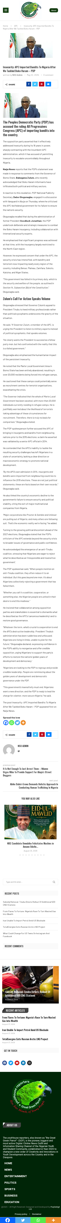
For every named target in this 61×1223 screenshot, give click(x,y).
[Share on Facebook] (28, 84)
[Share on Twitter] (35, 84)
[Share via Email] (48, 84)
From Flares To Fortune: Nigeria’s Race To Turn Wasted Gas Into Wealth (29, 1019)
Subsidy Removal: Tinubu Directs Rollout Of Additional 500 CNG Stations (27, 993)
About (53, 10)
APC (16, 26)
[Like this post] (22, 84)
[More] (23, 722)
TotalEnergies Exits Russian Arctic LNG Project (24, 927)
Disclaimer (36, 1214)
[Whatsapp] (11, 722)
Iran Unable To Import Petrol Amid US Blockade (24, 920)
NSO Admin (17, 75)
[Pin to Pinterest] (41, 84)
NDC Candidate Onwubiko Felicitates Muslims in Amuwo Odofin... (30, 845)
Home (5, 26)
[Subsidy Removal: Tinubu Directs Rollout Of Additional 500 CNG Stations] (30, 985)
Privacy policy (21, 1214)
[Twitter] (17, 722)
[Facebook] (5, 722)
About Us (12, 1125)
